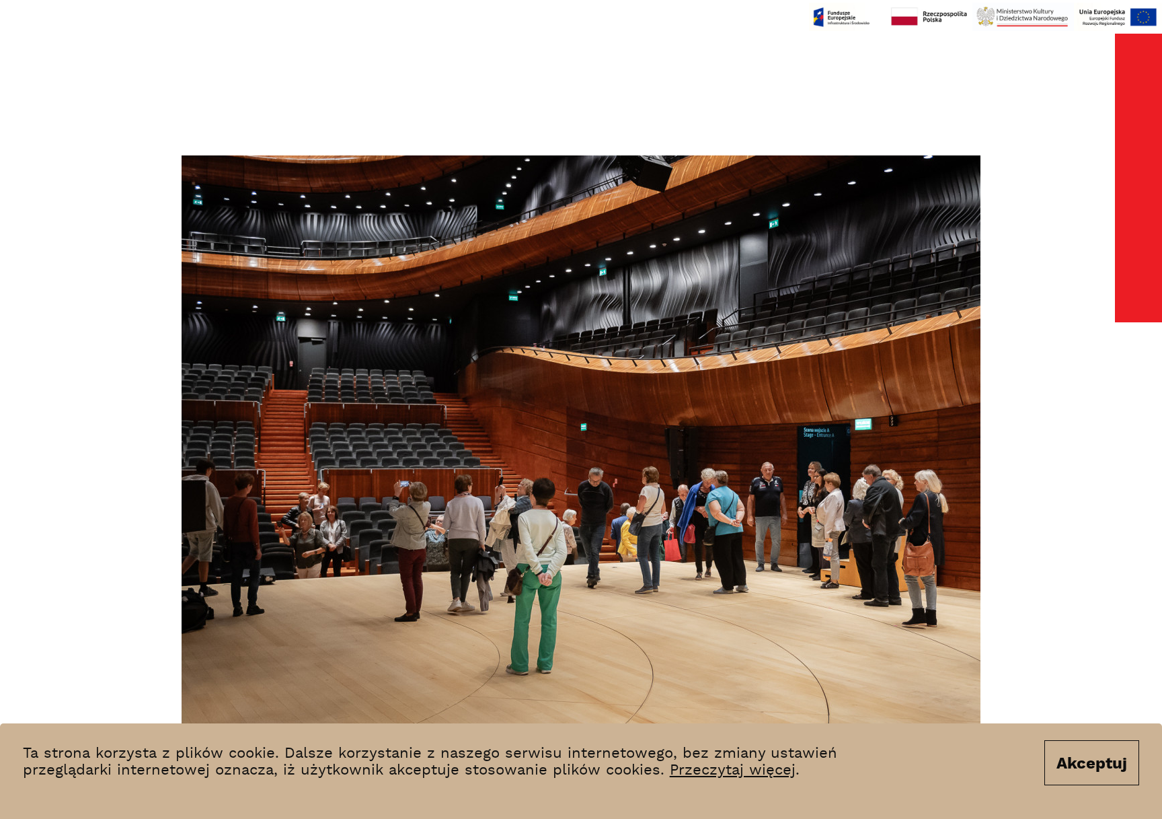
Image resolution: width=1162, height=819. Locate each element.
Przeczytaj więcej (733, 770)
